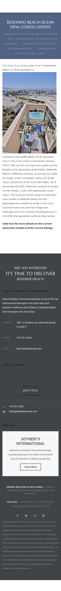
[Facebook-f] (17, 516)
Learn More (30, 466)
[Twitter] (26, 516)
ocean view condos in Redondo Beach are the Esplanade (29, 199)
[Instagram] (35, 516)
